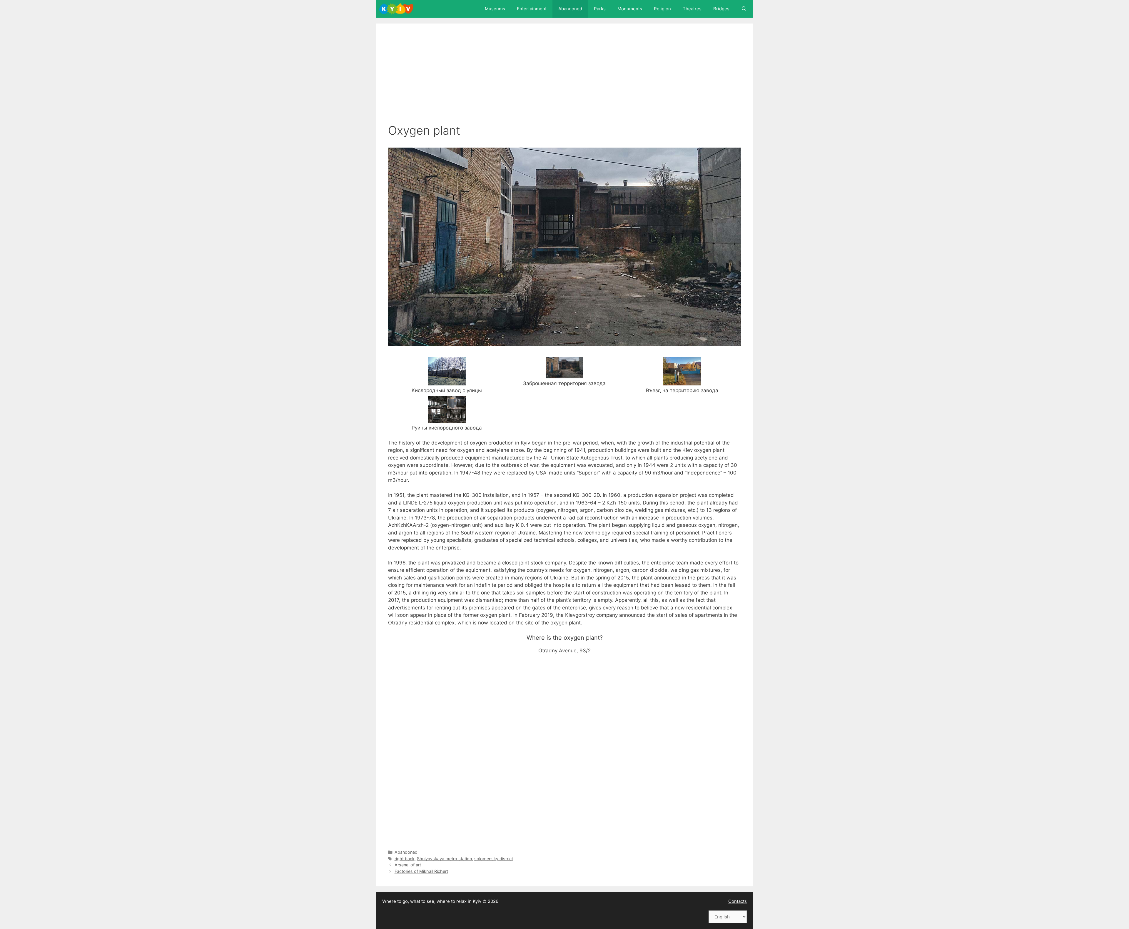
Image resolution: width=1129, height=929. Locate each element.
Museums (495, 8)
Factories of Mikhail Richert (421, 871)
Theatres (692, 8)
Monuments (629, 8)
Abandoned (570, 8)
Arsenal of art (408, 864)
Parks (600, 8)
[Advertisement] (564, 79)
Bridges (721, 8)
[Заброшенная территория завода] (564, 374)
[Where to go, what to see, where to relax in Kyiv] (397, 9)
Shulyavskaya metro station (444, 858)
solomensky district (493, 858)
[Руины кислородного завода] (447, 419)
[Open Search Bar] (744, 9)
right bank (405, 858)
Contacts (737, 901)
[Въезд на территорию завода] (682, 382)
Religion (662, 8)
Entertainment (532, 8)
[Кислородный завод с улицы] (447, 382)
